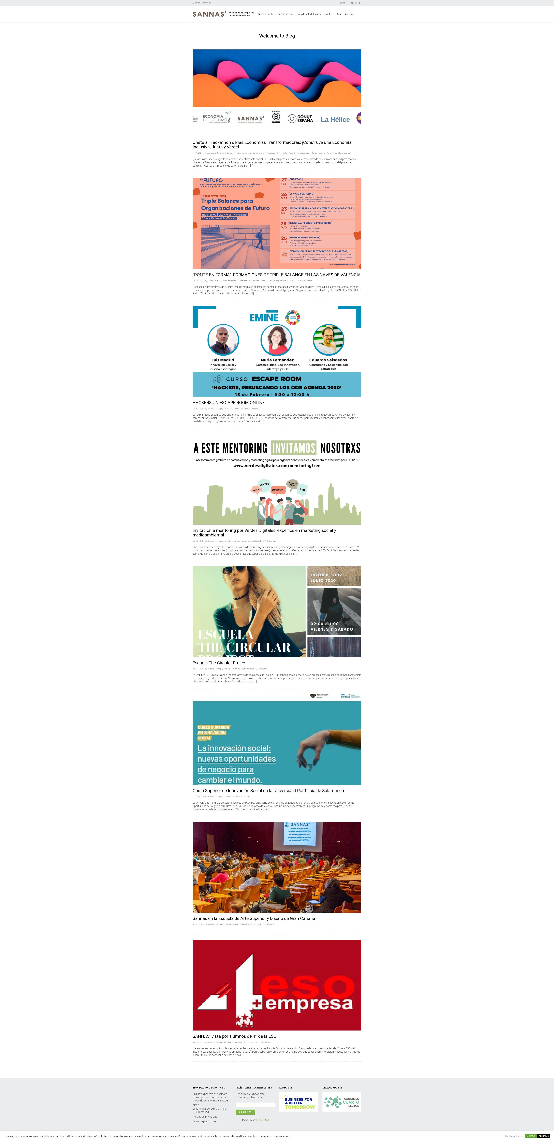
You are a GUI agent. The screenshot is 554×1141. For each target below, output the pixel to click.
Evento (244, 153)
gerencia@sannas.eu (203, 3)
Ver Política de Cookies (185, 1136)
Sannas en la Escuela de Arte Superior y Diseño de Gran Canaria (254, 918)
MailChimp (262, 1119)
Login (344, 3)
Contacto (349, 14)
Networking (260, 153)
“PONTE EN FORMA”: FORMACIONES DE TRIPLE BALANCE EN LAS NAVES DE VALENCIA (277, 274)
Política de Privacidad (205, 1116)
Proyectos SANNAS (249, 669)
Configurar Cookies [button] (514, 1136)
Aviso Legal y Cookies (205, 1121)
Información (244, 409)
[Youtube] (356, 3)
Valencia (347, 153)
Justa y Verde (332, 153)
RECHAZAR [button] (544, 1136)
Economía (297, 153)
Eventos (328, 14)
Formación (251, 153)
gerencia (210, 409)
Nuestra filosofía (266, 14)
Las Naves (269, 281)
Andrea (210, 281)
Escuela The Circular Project (220, 662)
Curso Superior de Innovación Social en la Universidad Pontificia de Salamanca (268, 790)
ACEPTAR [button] (531, 1136)
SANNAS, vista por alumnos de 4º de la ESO (235, 1036)
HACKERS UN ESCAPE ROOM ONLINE (229, 402)
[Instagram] (352, 3)
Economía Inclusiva (309, 153)
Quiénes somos (285, 14)
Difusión (237, 153)
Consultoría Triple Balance (309, 14)
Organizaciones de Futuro (284, 281)
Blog (339, 14)
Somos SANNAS (247, 541)
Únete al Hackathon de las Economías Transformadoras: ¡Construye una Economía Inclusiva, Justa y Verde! (272, 144)
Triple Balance (270, 153)
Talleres (340, 153)
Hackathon (322, 153)
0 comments (282, 153)
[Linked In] (360, 3)
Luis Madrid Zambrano (215, 153)
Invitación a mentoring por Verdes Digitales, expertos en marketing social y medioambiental (264, 532)
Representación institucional (251, 924)
